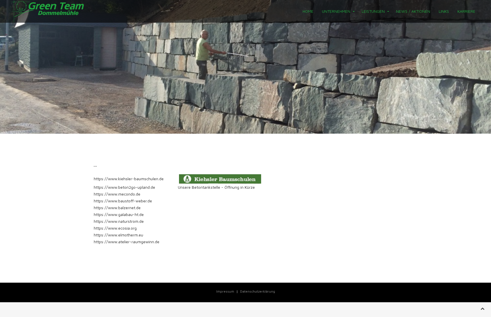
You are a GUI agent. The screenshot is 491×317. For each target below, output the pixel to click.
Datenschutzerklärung (257, 291)
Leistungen (373, 11)
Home (308, 11)
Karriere (466, 11)
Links (444, 11)
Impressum (225, 291)
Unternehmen (336, 11)
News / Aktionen (413, 11)
